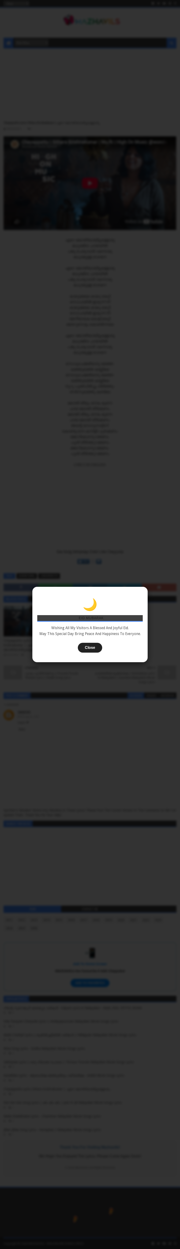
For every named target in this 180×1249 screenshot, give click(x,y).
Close (90, 648)
